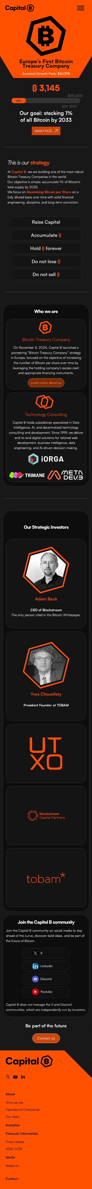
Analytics (13, 1125)
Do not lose (46, 261)
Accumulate (46, 235)
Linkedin (46, 966)
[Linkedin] (23, 1078)
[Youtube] (15, 1078)
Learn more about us (46, 383)
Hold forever (46, 248)
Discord (45, 979)
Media (10, 1157)
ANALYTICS (43, 131)
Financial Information (22, 1133)
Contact (12, 1179)
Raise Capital (46, 222)
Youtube (46, 991)
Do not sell (46, 274)
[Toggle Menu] (80, 8)
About (10, 1094)
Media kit (12, 1166)
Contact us (46, 1038)
